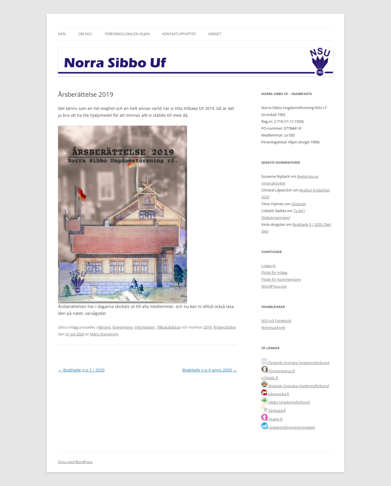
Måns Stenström (104, 334)
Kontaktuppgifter (179, 33)
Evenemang (122, 327)
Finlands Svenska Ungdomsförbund (298, 362)
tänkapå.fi (277, 410)
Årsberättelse (224, 327)
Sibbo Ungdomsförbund (289, 402)
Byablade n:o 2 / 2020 (81, 370)
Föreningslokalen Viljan (127, 33)
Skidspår (298, 203)
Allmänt (104, 327)
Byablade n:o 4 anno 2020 (209, 370)
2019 (208, 327)
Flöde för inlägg (274, 272)
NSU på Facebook (276, 320)
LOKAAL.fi (269, 377)
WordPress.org (274, 286)
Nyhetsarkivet (273, 327)
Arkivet (214, 33)
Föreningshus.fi (281, 371)
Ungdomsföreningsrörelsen (291, 427)
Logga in (268, 265)
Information (144, 327)
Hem (62, 33)
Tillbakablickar (169, 327)
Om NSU (85, 33)
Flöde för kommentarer (281, 279)
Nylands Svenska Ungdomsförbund (298, 385)
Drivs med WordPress (75, 461)
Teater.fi (275, 419)
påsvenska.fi (278, 393)
